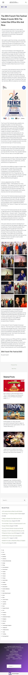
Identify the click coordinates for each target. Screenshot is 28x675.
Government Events (17, 658)
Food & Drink (4, 580)
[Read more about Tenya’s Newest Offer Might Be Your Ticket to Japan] (14, 411)
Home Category (11, 657)
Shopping (4, 618)
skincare (4, 621)
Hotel (3, 595)
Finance (4, 573)
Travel (3, 631)
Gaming (3, 582)
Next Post (14, 368)
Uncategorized (5, 636)
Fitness (3, 578)
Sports (3, 623)
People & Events (5, 608)
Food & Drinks (19, 655)
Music (3, 606)
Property (4, 614)
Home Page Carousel (6, 593)
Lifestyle (4, 601)
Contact (8, 658)
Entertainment (5, 567)
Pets (3, 610)
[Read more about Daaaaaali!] (10, 467)
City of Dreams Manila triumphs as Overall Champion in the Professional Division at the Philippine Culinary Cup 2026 (13, 531)
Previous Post (14, 364)
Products (4, 612)
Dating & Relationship (6, 560)
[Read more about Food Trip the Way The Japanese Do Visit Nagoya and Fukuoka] (14, 439)
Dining (3, 565)
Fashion (4, 571)
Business (4, 556)
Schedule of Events (6, 616)
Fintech (4, 575)
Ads (3, 550)
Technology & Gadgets (6, 625)
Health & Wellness (5, 588)
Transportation (5, 629)
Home (3, 590)
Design (3, 563)
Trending (4, 634)
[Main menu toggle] (3, 2)
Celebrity (4, 558)
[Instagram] (6, 7)
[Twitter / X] (4, 7)
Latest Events (5, 599)
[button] (26, 2)
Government (4, 586)
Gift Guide (4, 584)
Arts (3, 552)
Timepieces (4, 627)
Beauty (3, 554)
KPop (3, 597)
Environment (4, 569)
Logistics (4, 603)
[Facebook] (2, 7)
